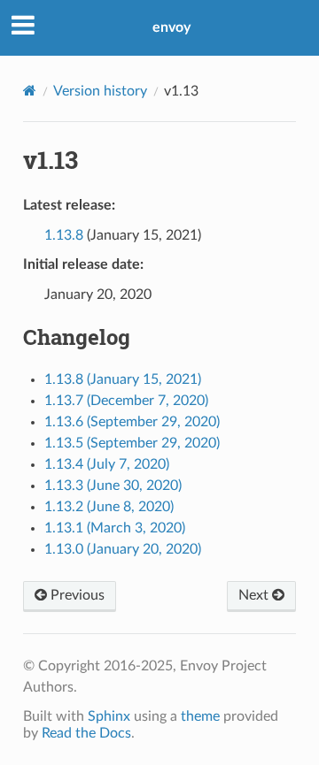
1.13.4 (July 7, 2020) (106, 464)
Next (255, 595)
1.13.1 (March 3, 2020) (114, 528)
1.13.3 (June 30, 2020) (113, 485)
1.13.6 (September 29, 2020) (132, 422)
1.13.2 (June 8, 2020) (109, 507)
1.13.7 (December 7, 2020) (126, 401)
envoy (171, 27)
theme (200, 716)
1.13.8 (63, 235)
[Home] (29, 90)
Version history (100, 91)
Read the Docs (86, 733)
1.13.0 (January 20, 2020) (122, 549)
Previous (76, 595)
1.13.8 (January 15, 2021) (122, 379)
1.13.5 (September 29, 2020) (132, 443)
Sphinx (109, 716)
